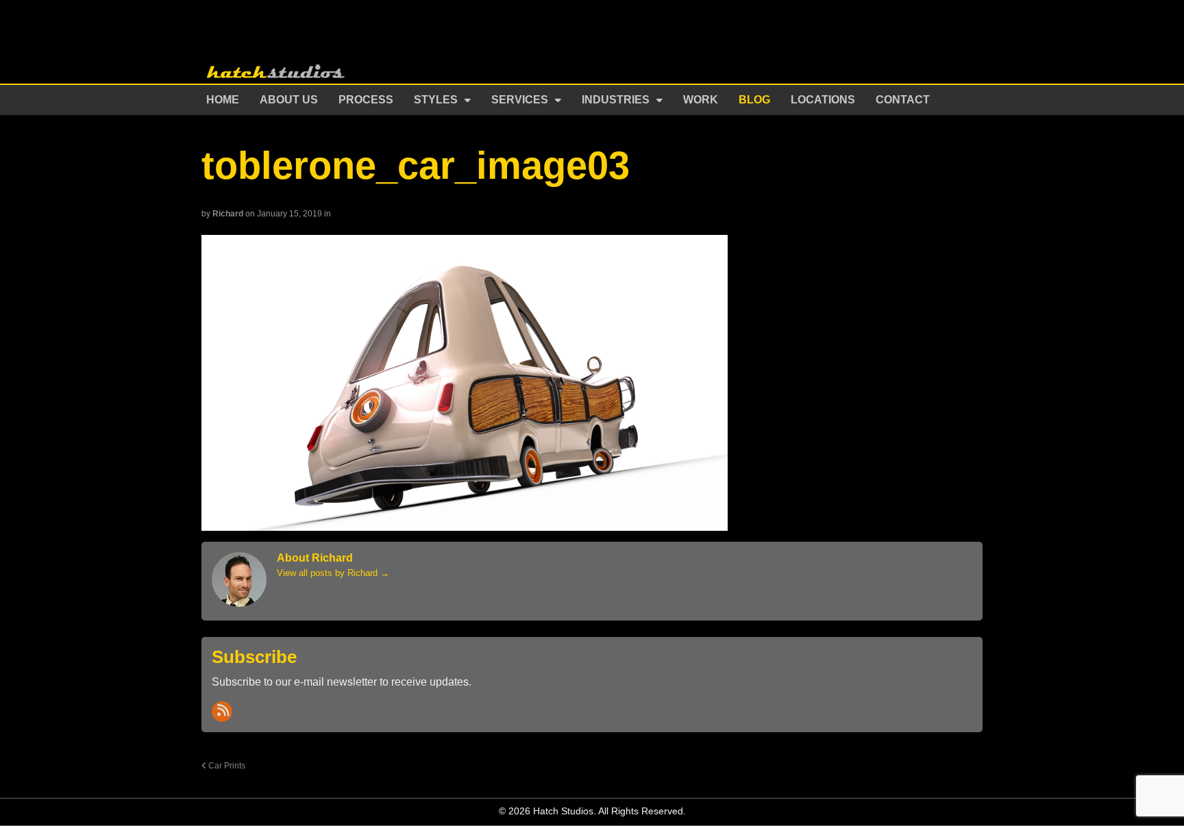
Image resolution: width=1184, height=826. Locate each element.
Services (519, 99)
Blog (754, 99)
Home (222, 99)
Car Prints (225, 765)
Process (365, 99)
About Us (289, 99)
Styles (436, 99)
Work (700, 99)
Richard (227, 213)
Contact (903, 99)
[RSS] (222, 711)
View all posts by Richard (333, 573)
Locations (823, 99)
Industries (616, 99)
